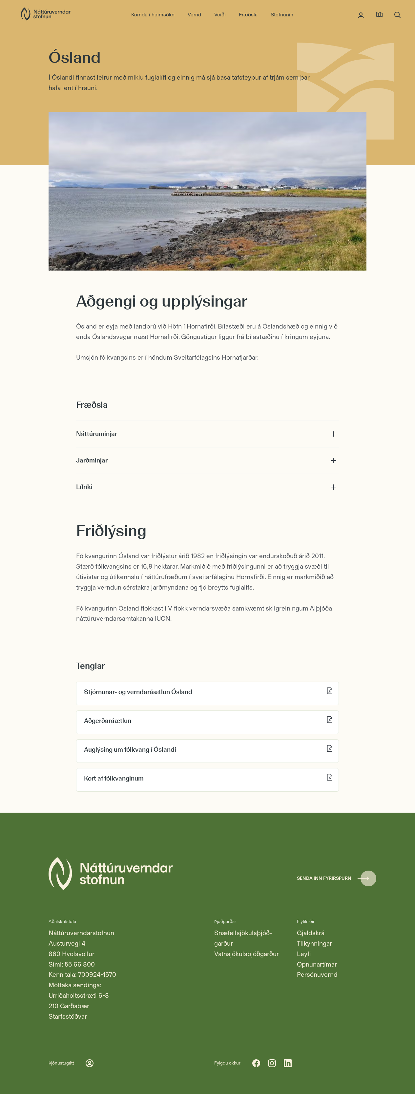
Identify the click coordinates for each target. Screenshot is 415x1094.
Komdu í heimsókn (153, 14)
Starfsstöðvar (68, 1016)
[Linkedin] (288, 1063)
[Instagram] (272, 1063)
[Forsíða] (46, 14)
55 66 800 (80, 964)
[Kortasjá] (379, 14)
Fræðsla (248, 14)
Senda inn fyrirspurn (324, 878)
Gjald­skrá (310, 933)
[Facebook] (256, 1063)
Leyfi (304, 954)
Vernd (194, 14)
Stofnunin (282, 14)
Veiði (220, 14)
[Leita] (397, 14)
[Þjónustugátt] (360, 14)
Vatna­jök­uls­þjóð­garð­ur (246, 954)
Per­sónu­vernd (317, 974)
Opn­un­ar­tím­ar (317, 964)
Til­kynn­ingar (314, 943)
